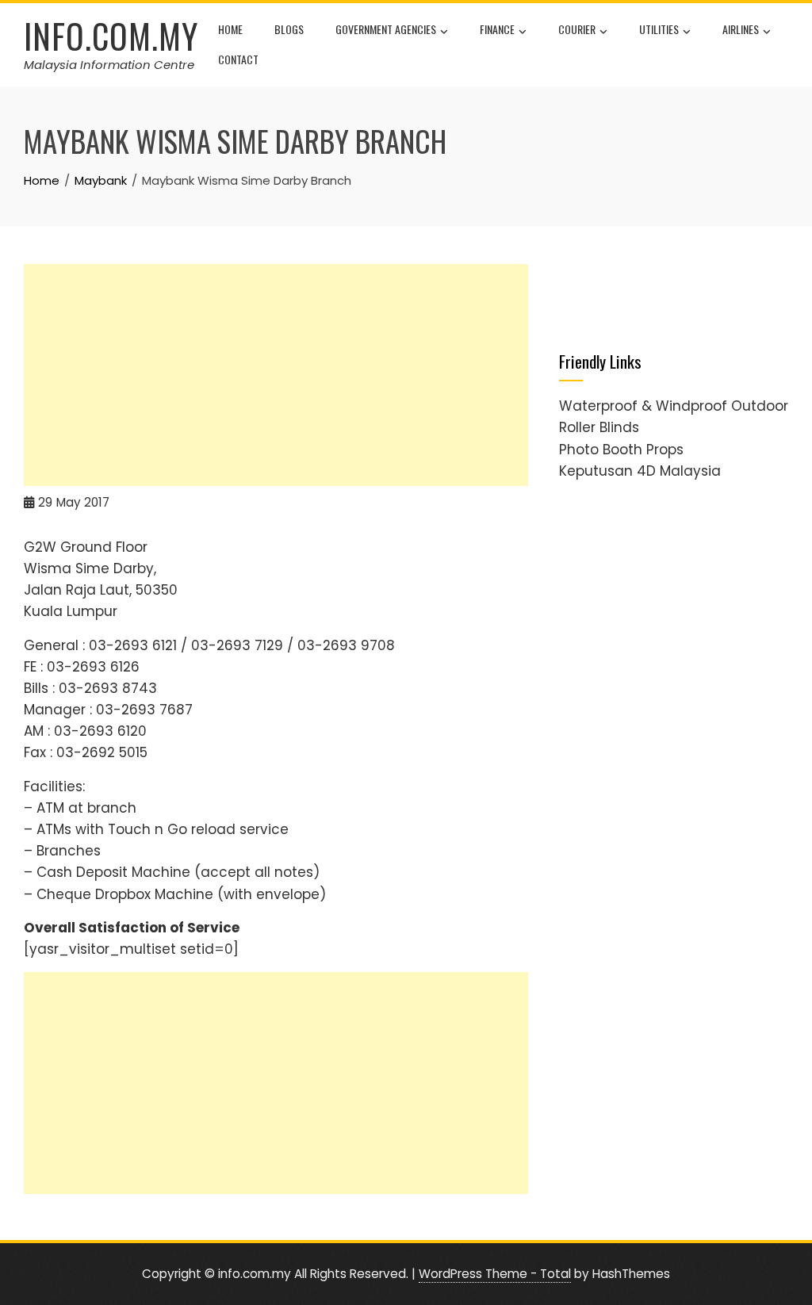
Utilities (659, 29)
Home (230, 29)
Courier (577, 29)
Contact (238, 59)
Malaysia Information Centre (109, 64)
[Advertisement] (276, 375)
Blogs (289, 29)
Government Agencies (385, 29)
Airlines (740, 29)
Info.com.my (111, 35)
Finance (497, 29)
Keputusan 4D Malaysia (640, 470)
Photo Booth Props (621, 449)
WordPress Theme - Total (495, 1273)
